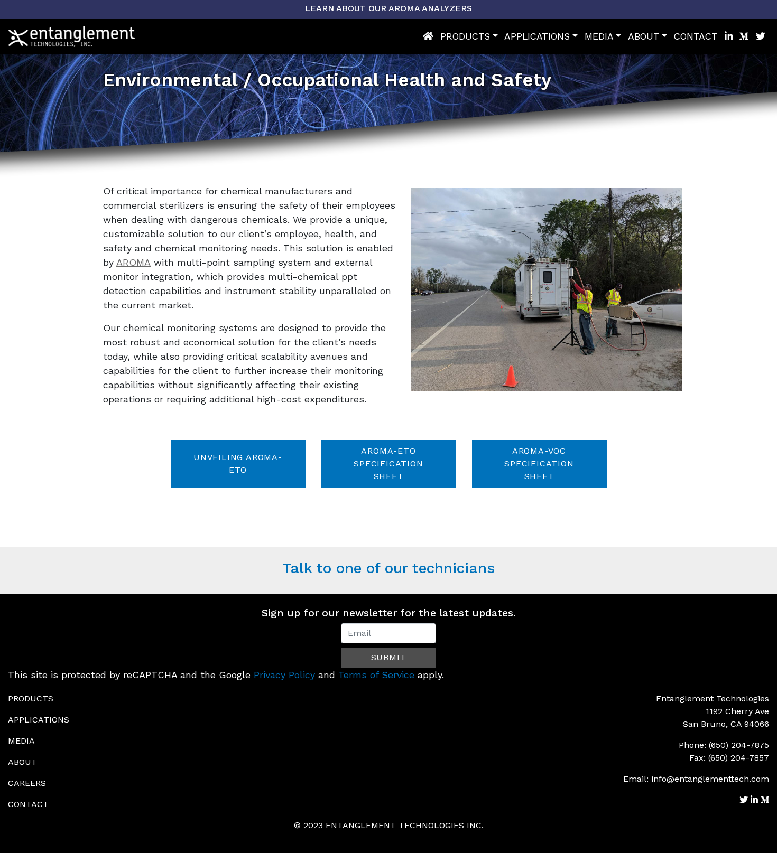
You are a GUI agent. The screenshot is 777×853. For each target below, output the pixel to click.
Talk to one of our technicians (388, 568)
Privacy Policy (284, 674)
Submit (388, 657)
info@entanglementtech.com (710, 779)
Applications (537, 36)
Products (465, 36)
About (644, 36)
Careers (27, 783)
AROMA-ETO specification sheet (388, 463)
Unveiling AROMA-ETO (237, 463)
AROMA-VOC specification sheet (539, 463)
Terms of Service (376, 674)
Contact (696, 36)
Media (599, 36)
